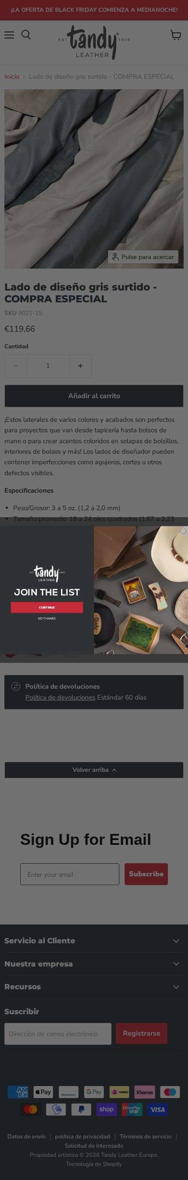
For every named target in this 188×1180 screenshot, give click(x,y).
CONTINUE (47, 607)
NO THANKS (47, 618)
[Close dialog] (183, 530)
